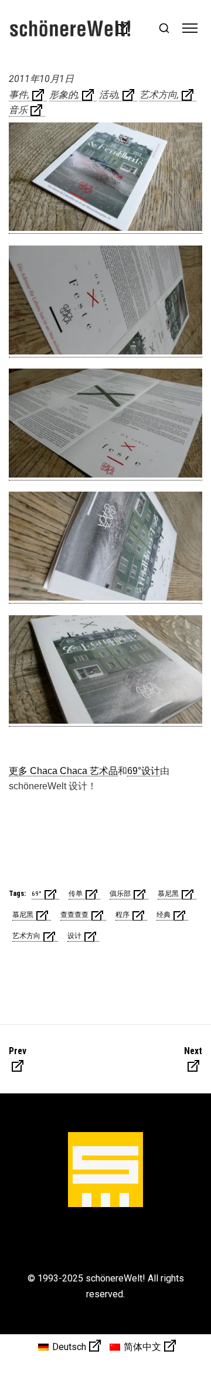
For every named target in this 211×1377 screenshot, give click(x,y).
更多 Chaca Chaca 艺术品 (63, 771)
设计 (74, 936)
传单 (76, 893)
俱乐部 (120, 893)
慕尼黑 (168, 893)
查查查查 (74, 915)
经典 (163, 915)
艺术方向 (158, 94)
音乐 (18, 109)
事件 (18, 94)
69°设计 (143, 771)
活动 (108, 94)
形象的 (63, 94)
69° (37, 893)
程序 (122, 915)
